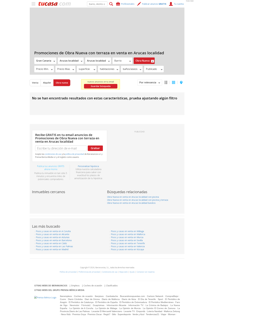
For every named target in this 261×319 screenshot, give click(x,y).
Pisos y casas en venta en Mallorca (128, 234)
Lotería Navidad (154, 311)
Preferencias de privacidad (89, 272)
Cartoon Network (155, 296)
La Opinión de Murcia (130, 308)
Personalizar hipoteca (88, 166)
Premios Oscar (95, 314)
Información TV (135, 305)
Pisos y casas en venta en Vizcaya (127, 249)
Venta (35, 82)
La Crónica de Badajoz (157, 305)
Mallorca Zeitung (172, 311)
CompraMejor (172, 296)
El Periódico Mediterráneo (161, 302)
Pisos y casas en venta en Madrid (52, 249)
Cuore (63, 299)
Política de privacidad (68, 272)
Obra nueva (62, 82)
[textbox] (97, 4)
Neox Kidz (66, 314)
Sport (160, 299)
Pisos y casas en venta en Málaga (127, 231)
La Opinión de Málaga (106, 308)
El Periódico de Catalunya (81, 302)
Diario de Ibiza (129, 299)
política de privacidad (74, 154)
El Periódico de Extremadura (133, 302)
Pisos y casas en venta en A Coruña (53, 231)
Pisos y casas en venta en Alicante (52, 234)
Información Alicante (116, 305)
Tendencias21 (152, 314)
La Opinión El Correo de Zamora (159, 308)
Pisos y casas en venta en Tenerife (128, 243)
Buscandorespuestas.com (132, 296)
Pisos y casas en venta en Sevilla (127, 240)
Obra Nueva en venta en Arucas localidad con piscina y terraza (137, 199)
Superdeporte (124, 314)
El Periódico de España (106, 302)
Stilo (114, 314)
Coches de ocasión (93, 285)
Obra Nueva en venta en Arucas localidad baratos (131, 202)
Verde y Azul (138, 314)
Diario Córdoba (75, 299)
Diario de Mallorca (111, 299)
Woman (171, 314)
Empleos (75, 285)
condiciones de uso (53, 154)
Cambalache (112, 296)
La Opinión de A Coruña (81, 308)
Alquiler (47, 82)
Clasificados (112, 285)
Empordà (140, 311)
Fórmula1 (86, 305)
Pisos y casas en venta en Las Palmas (54, 246)
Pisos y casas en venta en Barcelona (54, 240)
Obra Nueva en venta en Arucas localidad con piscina (133, 196)
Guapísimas (98, 305)
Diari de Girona (92, 299)
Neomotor (74, 305)
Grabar (95, 148)
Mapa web (123, 272)
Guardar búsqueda (101, 86)
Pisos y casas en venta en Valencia (128, 246)
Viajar (163, 314)
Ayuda (132, 272)
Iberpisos (99, 296)
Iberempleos (66, 296)
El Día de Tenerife (147, 299)
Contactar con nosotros (146, 272)
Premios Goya (79, 314)
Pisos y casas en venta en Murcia (127, 237)
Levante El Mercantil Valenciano (107, 311)
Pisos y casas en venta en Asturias (52, 237)
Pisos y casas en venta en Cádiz (51, 243)
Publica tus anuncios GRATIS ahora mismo (50, 168)
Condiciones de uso (109, 272)
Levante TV (129, 311)
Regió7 (106, 314)
